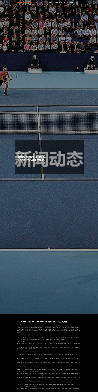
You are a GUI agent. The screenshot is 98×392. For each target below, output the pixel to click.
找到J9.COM (77, 2)
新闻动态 (66, 2)
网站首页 (51, 2)
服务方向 (71, 2)
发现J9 (56, 2)
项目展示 (61, 2)
